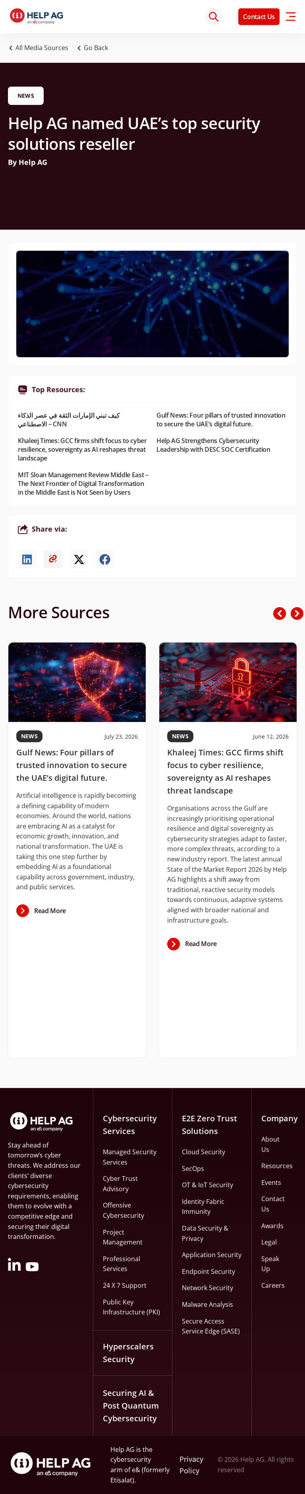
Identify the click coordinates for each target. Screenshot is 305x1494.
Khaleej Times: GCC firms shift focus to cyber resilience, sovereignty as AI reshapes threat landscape (82, 449)
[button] (94, 48)
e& (136, 1469)
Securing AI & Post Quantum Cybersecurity (131, 1406)
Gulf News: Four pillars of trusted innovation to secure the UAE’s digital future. (221, 419)
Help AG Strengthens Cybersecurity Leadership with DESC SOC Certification (213, 445)
